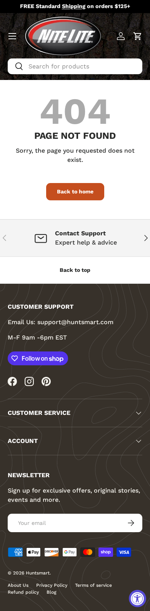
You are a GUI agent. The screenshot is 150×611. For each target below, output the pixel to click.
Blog (51, 592)
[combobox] (75, 66)
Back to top (75, 270)
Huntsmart (38, 573)
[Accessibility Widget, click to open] (137, 598)
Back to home (75, 191)
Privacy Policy (51, 585)
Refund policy (23, 592)
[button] (137, 36)
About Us (18, 585)
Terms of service (93, 585)
